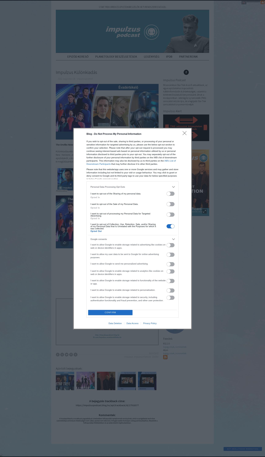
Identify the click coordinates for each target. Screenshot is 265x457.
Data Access (132, 323)
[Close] (185, 134)
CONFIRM (110, 312)
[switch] (171, 194)
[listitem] (132, 187)
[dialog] (132, 228)
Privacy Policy (150, 323)
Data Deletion (115, 323)
